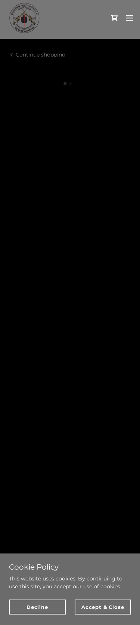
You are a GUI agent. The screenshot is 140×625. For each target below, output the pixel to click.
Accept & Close (102, 607)
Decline (37, 607)
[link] (24, 18)
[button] (114, 17)
